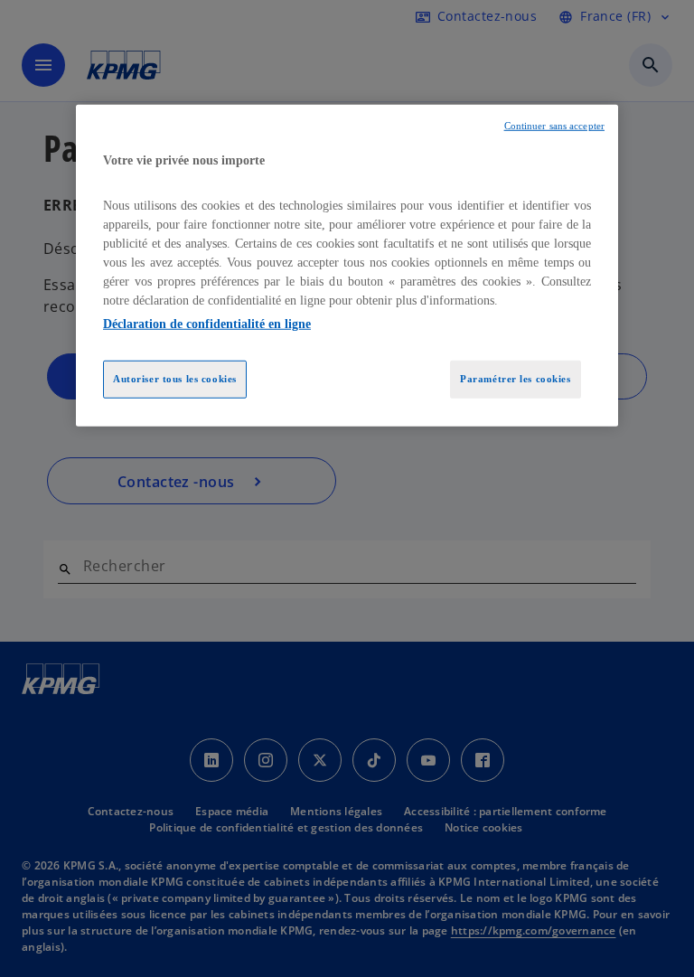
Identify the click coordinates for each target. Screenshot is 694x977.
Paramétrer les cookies (515, 378)
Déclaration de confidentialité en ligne (207, 324)
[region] (347, 266)
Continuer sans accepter (554, 126)
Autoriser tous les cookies (175, 378)
